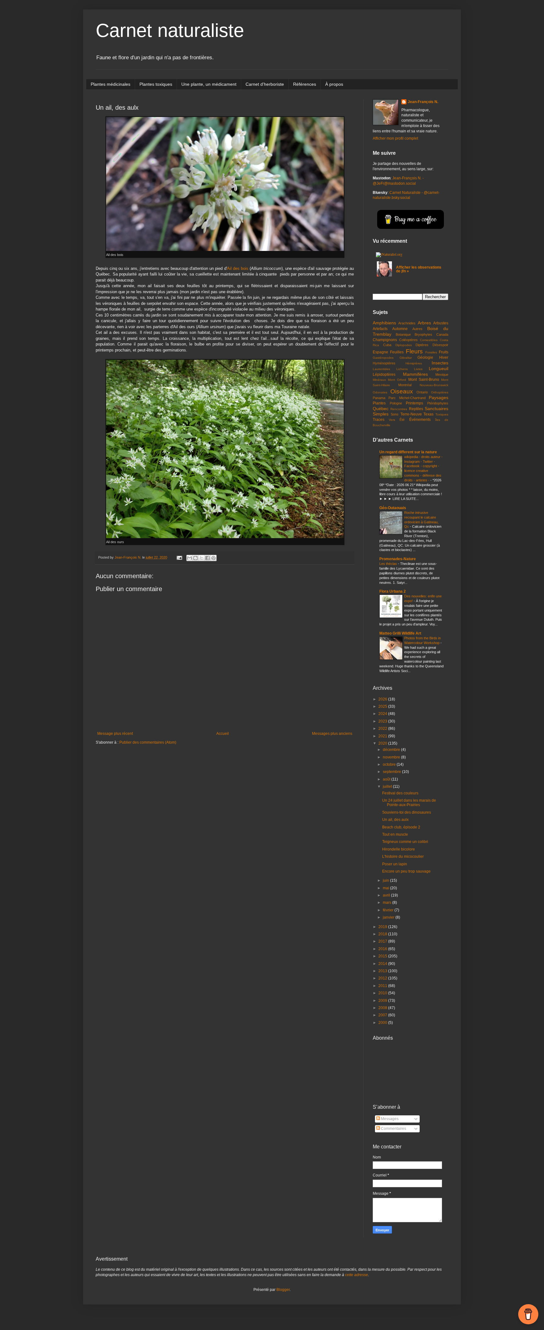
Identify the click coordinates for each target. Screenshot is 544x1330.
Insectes (440, 362)
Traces (378, 419)
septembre (392, 772)
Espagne (380, 352)
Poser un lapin (394, 864)
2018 (383, 934)
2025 (383, 706)
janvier (389, 917)
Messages (389, 1119)
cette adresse (356, 1275)
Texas (428, 414)
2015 (383, 956)
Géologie (425, 357)
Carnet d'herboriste (265, 84)
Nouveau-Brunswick (434, 385)
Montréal (404, 385)
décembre (392, 749)
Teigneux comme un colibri (405, 841)
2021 (383, 736)
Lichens (402, 369)
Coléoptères (408, 340)
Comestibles (429, 340)
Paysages (438, 397)
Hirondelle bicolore (398, 849)
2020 (383, 743)
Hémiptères (413, 363)
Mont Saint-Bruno (423, 379)
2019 (383, 927)
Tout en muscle (395, 834)
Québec (380, 408)
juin (386, 880)
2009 (383, 1000)
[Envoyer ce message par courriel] (189, 558)
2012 (383, 978)
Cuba (387, 345)
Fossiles (431, 352)
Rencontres (398, 409)
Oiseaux (401, 391)
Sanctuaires (436, 408)
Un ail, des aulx (395, 819)
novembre (392, 757)
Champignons (385, 340)
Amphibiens (384, 322)
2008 (383, 1008)
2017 (383, 941)
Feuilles (397, 352)
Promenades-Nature (397, 559)
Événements (420, 419)
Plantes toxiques (155, 84)
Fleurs (414, 351)
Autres (417, 329)
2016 (383, 949)
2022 (383, 728)
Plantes (379, 403)
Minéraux (379, 379)
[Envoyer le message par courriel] (179, 557)
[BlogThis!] (195, 558)
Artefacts (380, 329)
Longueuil (438, 368)
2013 (383, 971)
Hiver (443, 357)
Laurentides (381, 369)
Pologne (396, 403)
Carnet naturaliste (170, 30)
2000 (383, 1022)
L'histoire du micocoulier (403, 856)
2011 (383, 986)
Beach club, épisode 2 (401, 827)
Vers (392, 419)
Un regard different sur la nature (408, 452)
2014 (383, 963)
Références (304, 84)
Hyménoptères (384, 363)
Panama (379, 398)
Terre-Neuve (411, 414)
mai (386, 888)
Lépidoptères (384, 374)
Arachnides (407, 323)
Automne (400, 329)
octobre (390, 764)
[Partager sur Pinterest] (213, 558)
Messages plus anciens (332, 733)
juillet (388, 786)
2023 (383, 721)
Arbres (424, 322)
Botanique (403, 334)
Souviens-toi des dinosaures (406, 812)
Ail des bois (237, 268)
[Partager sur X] (201, 558)
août (387, 779)
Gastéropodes (383, 357)
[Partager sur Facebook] (207, 558)
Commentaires (393, 1128)
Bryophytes (423, 334)
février (388, 910)
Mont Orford (397, 379)
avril (387, 895)
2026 (383, 699)
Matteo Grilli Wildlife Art (400, 633)
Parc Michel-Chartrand (406, 398)
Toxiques (441, 414)
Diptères (422, 345)
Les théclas (388, 564)
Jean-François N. (423, 102)
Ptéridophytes (437, 403)
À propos (334, 84)
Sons (395, 414)
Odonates (380, 392)
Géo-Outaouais (392, 508)
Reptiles (416, 409)
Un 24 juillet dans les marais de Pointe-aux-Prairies (409, 802)
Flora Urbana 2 (392, 591)
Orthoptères (439, 392)
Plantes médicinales (110, 84)
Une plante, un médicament (208, 84)
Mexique (441, 374)
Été (402, 419)
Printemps (414, 403)
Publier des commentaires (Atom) (147, 742)
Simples (380, 413)
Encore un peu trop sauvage (406, 871)
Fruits (443, 352)
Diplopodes (403, 345)
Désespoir (440, 345)
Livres (418, 369)
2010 (383, 993)
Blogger (283, 1289)
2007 (383, 1015)
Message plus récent (115, 733)
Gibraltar (406, 357)
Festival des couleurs (400, 793)
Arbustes (440, 323)
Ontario (422, 392)
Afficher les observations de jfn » (418, 269)
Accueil (222, 733)
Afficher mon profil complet (395, 138)
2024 (383, 713)
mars (387, 902)
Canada (442, 334)
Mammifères (415, 374)
